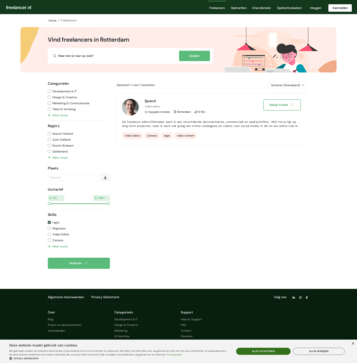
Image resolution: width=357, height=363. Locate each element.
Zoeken (194, 56)
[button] (118, 358)
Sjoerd (150, 101)
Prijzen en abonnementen (65, 325)
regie (55, 222)
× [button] (352, 343)
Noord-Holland (62, 134)
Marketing (120, 331)
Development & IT (64, 91)
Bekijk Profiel (279, 105)
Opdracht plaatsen (289, 8)
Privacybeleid (174, 354)
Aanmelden (340, 8)
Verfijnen (75, 263)
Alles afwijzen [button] (319, 351)
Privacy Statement (105, 297)
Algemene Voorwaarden (66, 297)
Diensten (187, 336)
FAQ (183, 325)
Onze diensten (261, 8)
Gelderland (60, 151)
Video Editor (60, 234)
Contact (186, 331)
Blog (50, 319)
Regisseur (59, 228)
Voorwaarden (56, 331)
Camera (57, 240)
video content (185, 135)
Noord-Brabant (62, 146)
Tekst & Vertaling (64, 109)
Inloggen (315, 8)
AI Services (121, 336)
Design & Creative (64, 97)
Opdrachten (238, 8)
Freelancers (217, 8)
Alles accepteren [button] (263, 351)
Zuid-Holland (61, 140)
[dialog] (178, 351)
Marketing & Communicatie (70, 103)
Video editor (152, 106)
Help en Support (191, 319)
